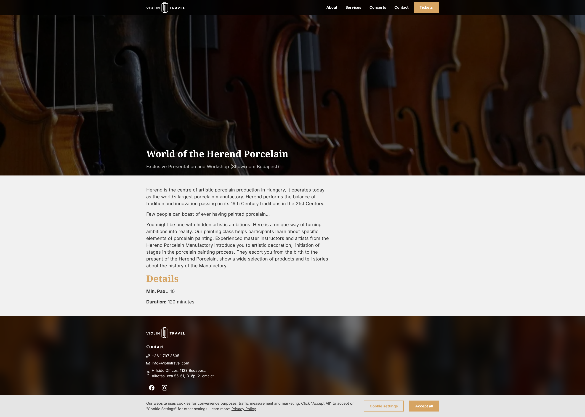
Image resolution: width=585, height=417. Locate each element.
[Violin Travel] (165, 7)
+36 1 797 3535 (165, 355)
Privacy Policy (243, 408)
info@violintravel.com (170, 363)
